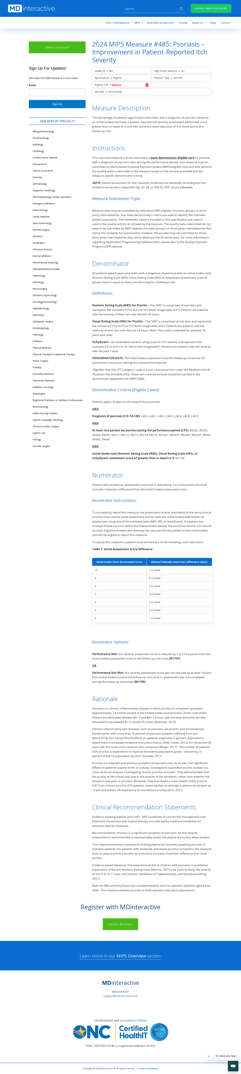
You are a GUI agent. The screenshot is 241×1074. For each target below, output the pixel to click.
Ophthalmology (41, 308)
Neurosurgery (40, 288)
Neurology (38, 282)
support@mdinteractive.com (120, 996)
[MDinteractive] (31, 8)
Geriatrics (38, 236)
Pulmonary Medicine (43, 380)
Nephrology (39, 275)
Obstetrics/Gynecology (45, 295)
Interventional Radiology (45, 262)
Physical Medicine (42, 347)
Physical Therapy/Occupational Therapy (54, 354)
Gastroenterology (42, 223)
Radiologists (39, 393)
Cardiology (38, 151)
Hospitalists (39, 242)
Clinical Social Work (43, 170)
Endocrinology (40, 210)
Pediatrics (38, 341)
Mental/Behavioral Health (46, 269)
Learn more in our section (120, 956)
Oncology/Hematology (45, 301)
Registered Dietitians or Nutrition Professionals (58, 400)
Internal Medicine (42, 255)
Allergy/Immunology (43, 131)
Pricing (183, 22)
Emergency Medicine (44, 203)
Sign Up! (57, 104)
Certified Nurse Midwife (45, 157)
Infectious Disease (42, 249)
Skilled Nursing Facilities (45, 413)
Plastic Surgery (40, 360)
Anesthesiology (41, 137)
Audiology (38, 144)
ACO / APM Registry (117, 22)
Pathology (38, 334)
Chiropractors (40, 164)
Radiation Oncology (43, 387)
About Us (197, 22)
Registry (116, 84)
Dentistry (37, 177)
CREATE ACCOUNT (57, 47)
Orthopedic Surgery (43, 321)
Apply (181, 9)
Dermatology (40, 183)
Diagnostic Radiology (44, 190)
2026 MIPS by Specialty (160, 22)
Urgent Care (39, 432)
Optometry (38, 314)
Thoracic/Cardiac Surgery (46, 426)
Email (32, 85)
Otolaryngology (41, 328)
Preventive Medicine (43, 373)
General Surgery (41, 229)
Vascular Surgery (41, 446)
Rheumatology (40, 406)
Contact (226, 22)
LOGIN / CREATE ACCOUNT (211, 8)
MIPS (137, 22)
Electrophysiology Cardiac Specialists (52, 196)
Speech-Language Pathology (48, 419)
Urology (37, 439)
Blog (213, 22)
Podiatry (37, 367)
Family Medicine (41, 216)
